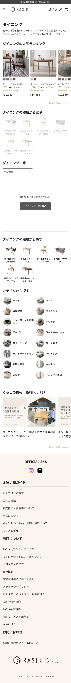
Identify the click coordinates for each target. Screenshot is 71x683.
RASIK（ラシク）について (18, 549)
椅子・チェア (20, 343)
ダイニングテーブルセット (11, 260)
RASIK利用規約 (12, 602)
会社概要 (8, 572)
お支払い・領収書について (18, 508)
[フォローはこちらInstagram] (31, 470)
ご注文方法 (9, 500)
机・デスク (51, 343)
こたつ (16, 374)
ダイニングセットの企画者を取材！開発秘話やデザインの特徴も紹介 (29, 434)
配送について (10, 516)
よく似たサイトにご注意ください (22, 557)
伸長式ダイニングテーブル (27, 279)
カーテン (50, 364)
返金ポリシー (10, 624)
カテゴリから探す (13, 493)
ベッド (16, 300)
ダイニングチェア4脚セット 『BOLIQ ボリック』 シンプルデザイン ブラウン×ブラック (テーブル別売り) (16, 86)
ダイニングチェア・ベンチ (44, 260)
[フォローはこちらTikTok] (39, 470)
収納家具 (17, 311)
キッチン (50, 321)
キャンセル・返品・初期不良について (25, 523)
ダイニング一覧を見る (35, 206)
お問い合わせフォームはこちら (21, 643)
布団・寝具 (18, 364)
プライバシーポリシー (16, 587)
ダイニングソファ (60, 260)
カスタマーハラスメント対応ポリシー (25, 594)
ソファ (49, 300)
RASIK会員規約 (12, 609)
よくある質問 (10, 531)
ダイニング (12, 17)
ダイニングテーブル (27, 260)
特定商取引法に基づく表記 (18, 579)
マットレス (51, 353)
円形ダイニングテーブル (11, 279)
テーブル (17, 332)
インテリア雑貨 (54, 374)
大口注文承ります (13, 564)
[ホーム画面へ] (4, 17)
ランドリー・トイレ (23, 353)
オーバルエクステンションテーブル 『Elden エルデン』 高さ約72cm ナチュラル (43, 86)
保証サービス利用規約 (16, 617)
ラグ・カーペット (55, 332)
